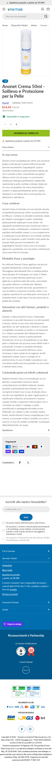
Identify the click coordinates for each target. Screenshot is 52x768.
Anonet (5, 103)
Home (5, 25)
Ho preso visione (25, 523)
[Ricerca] (46, 16)
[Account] (42, 9)
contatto (13, 589)
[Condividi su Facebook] (20, 462)
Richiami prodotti (10, 594)
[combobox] (26, 16)
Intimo (34, 25)
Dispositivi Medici (19, 25)
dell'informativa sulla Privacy (33, 523)
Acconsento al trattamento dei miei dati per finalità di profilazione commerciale (28, 538)
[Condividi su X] (28, 462)
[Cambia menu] (4, 9)
